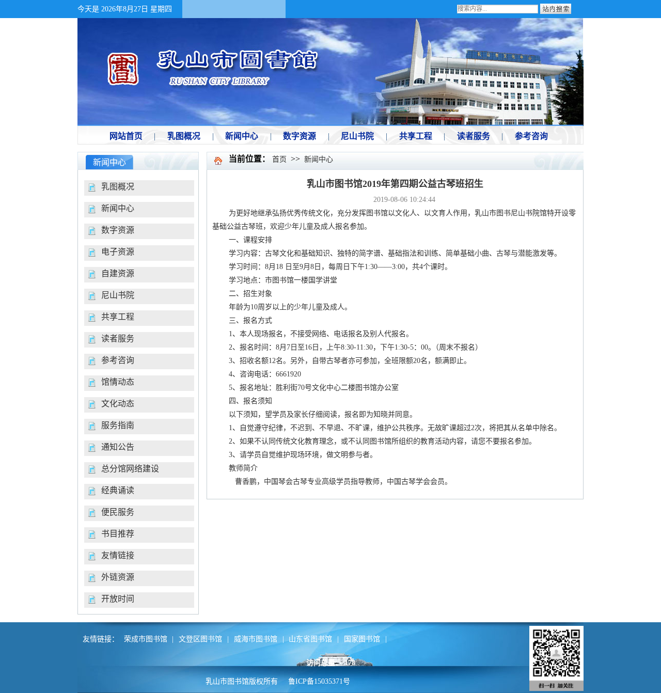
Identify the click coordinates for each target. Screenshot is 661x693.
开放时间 (117, 598)
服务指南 (117, 425)
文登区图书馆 (200, 639)
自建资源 (117, 273)
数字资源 (117, 230)
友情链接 (117, 555)
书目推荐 (117, 533)
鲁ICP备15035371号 (319, 681)
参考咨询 (117, 360)
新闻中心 (117, 208)
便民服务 (117, 512)
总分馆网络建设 (130, 468)
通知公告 (117, 447)
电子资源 (117, 251)
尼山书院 (117, 295)
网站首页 (126, 136)
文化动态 (117, 403)
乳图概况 (117, 186)
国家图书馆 (362, 639)
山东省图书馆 (310, 639)
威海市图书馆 (255, 639)
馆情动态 (117, 381)
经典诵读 (117, 490)
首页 (279, 159)
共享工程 (117, 316)
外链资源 (117, 577)
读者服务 (117, 338)
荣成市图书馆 (145, 639)
